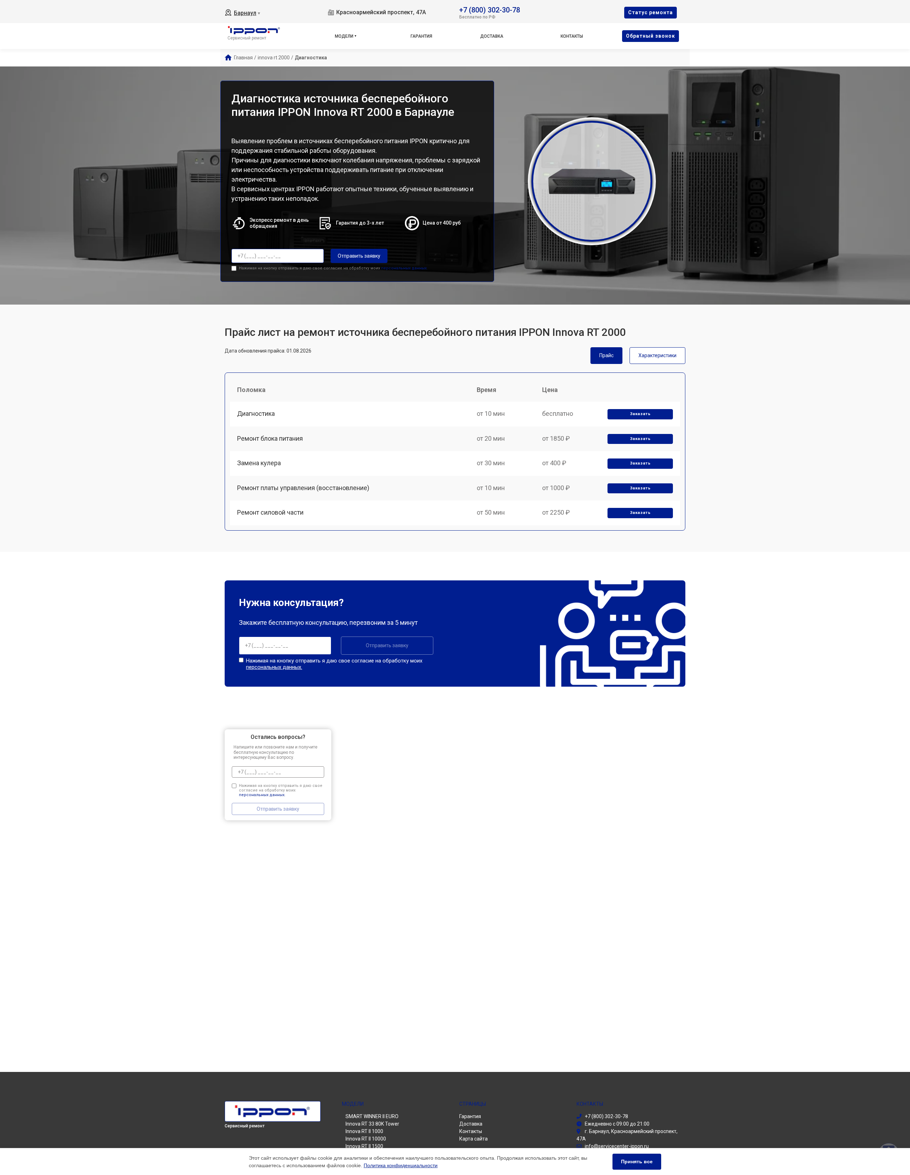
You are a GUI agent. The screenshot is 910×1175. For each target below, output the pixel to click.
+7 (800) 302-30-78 (489, 9)
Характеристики (657, 355)
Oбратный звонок (650, 36)
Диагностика (256, 413)
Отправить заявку (359, 256)
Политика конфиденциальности (401, 1165)
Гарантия (421, 36)
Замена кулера (259, 463)
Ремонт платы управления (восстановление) (303, 488)
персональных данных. (404, 268)
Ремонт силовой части (270, 512)
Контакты (572, 36)
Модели (344, 36)
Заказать (640, 414)
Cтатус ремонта (650, 12)
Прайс (606, 355)
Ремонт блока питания (270, 438)
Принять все (637, 1161)
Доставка (491, 36)
